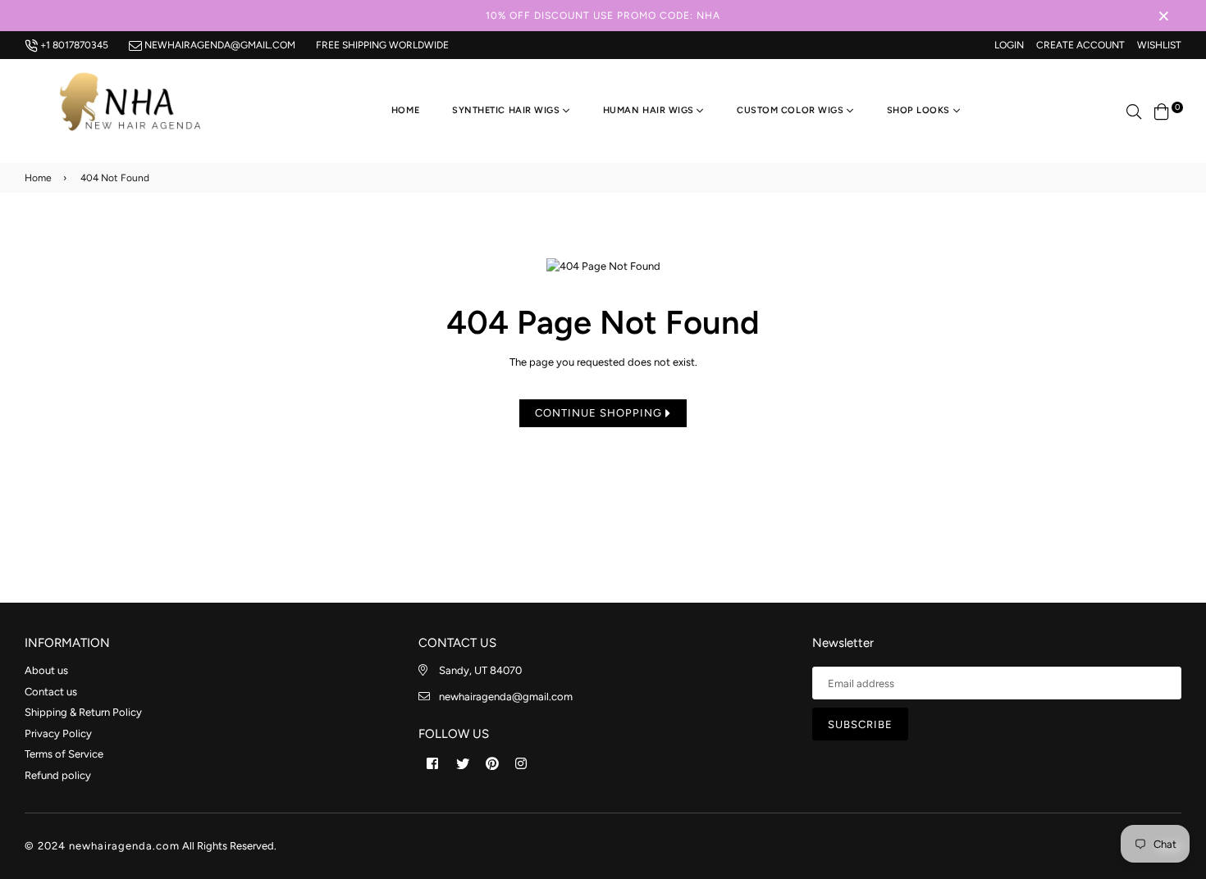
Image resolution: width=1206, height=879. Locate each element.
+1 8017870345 (73, 45)
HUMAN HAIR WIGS (650, 110)
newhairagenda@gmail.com (218, 45)
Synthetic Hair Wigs (507, 110)
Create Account (1080, 45)
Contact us (51, 691)
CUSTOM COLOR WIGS (792, 110)
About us (46, 670)
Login (1009, 45)
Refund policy (58, 775)
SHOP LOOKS (920, 110)
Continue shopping (600, 413)
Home (405, 110)
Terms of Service (64, 754)
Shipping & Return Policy (83, 712)
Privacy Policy (58, 733)
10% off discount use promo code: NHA (603, 15)
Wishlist (1159, 45)
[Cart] (1161, 110)
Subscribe (860, 724)
